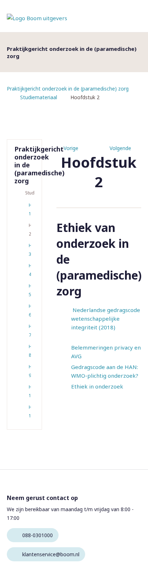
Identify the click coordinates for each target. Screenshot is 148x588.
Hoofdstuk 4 (30, 270)
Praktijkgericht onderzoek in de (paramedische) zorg (68, 88)
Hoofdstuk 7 (30, 330)
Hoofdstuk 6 (30, 310)
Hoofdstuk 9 (30, 371)
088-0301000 (37, 535)
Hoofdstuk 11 (30, 411)
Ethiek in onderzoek (97, 386)
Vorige (71, 148)
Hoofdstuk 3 (30, 249)
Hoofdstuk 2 (30, 229)
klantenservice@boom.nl (50, 554)
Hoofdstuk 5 (30, 290)
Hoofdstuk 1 (30, 209)
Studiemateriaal (38, 97)
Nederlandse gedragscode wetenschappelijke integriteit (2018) (105, 318)
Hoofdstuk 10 (30, 391)
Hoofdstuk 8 (30, 350)
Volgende (120, 148)
